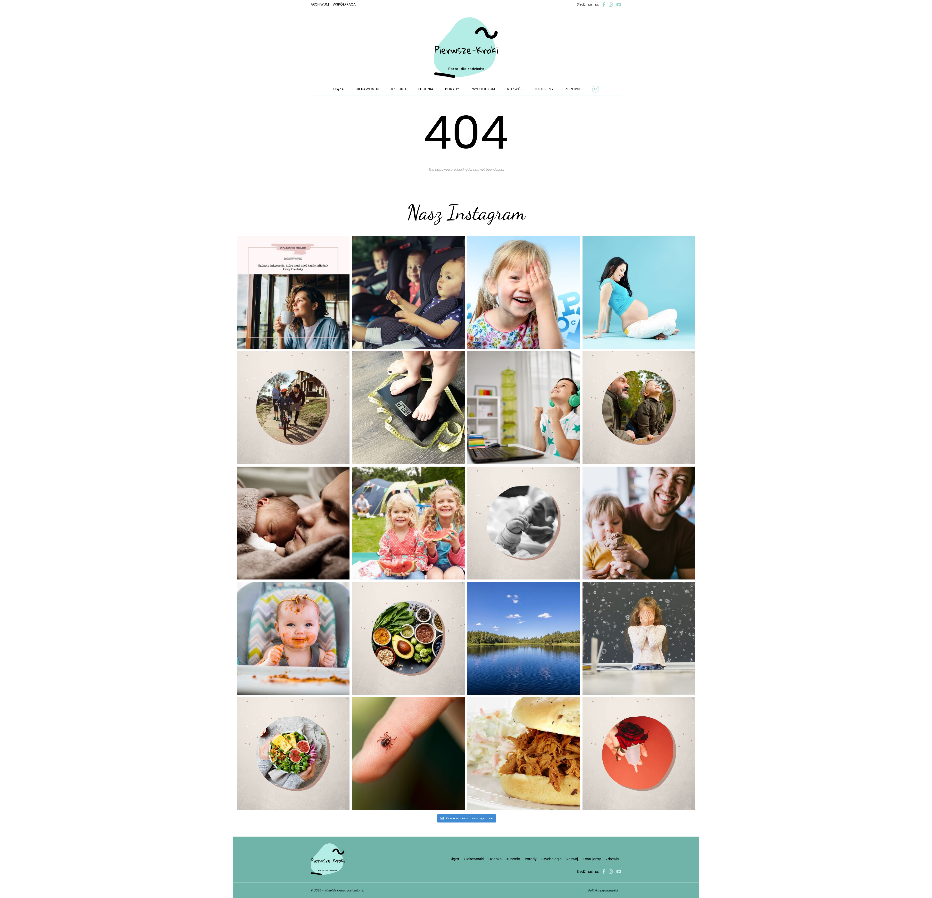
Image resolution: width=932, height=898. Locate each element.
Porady (452, 89)
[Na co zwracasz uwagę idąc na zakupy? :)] (408, 638)
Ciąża (338, 89)
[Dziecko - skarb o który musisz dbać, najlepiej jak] (523, 523)
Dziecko (398, 89)
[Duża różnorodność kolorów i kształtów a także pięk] (523, 292)
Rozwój (515, 89)
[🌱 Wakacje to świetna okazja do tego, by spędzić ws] (408, 523)
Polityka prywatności (603, 890)
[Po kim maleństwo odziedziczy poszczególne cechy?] (293, 523)
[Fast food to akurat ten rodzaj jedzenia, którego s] (523, 753)
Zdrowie (573, 89)
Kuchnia (425, 89)
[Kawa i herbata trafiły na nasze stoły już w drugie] (293, 292)
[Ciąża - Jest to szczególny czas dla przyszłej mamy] (638, 292)
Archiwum (320, 4)
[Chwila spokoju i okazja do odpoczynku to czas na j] (523, 638)
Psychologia (483, 89)
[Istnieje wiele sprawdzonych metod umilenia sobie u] (638, 523)
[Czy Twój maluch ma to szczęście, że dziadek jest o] (638, 407)
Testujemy (544, 89)
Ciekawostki (367, 89)
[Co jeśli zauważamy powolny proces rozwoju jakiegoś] (408, 407)
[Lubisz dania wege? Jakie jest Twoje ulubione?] (293, 753)
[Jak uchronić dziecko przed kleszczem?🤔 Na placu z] (408, 753)
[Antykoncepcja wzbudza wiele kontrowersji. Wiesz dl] (638, 753)
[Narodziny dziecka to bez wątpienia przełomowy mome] (293, 638)
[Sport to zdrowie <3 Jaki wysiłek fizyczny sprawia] (293, 407)
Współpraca (344, 4)
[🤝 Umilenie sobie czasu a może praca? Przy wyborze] (523, 407)
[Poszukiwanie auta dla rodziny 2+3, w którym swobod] (408, 292)
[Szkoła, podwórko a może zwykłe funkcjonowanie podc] (638, 638)
